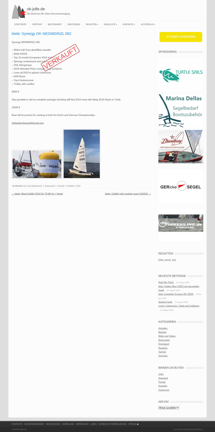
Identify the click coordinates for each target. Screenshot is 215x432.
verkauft (60, 186)
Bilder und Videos (167, 336)
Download (163, 378)
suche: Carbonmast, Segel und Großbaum (178, 306)
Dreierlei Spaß (165, 302)
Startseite (20, 24)
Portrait (37, 24)
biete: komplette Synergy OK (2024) (175, 294)
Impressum (163, 390)
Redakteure (53, 424)
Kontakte (128, 24)
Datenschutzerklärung (112, 424)
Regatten (91, 24)
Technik (162, 352)
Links (161, 374)
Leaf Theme (178, 429)
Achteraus (147, 24)
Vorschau (162, 356)
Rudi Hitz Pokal (166, 282)
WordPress (198, 429)
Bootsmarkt (55, 24)
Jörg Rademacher (34, 186)
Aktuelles (162, 328)
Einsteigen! (74, 24)
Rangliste (109, 24)
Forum (132, 424)
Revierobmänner (34, 424)
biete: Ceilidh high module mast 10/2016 (128, 193)
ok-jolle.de (36, 9)
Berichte (162, 332)
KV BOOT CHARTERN (181, 36)
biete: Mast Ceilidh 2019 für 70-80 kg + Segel (37, 193)
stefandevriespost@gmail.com (28, 123)
